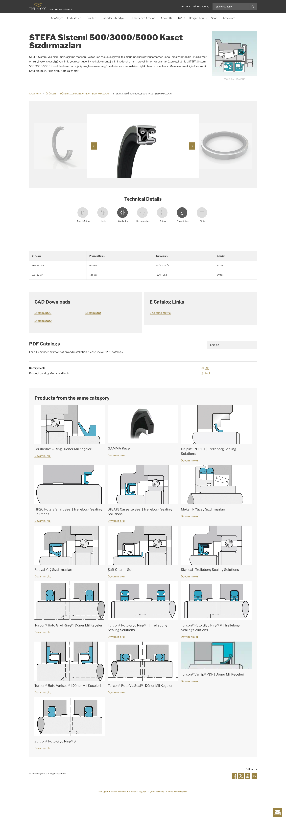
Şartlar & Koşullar (137, 791)
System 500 (93, 312)
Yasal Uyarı (102, 791)
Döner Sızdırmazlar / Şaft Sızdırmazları (84, 93)
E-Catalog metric (160, 312)
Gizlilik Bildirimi (118, 791)
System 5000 (43, 320)
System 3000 (42, 312)
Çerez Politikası (157, 791)
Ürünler (51, 93)
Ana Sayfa (35, 93)
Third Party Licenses (177, 791)
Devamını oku (42, 455)
